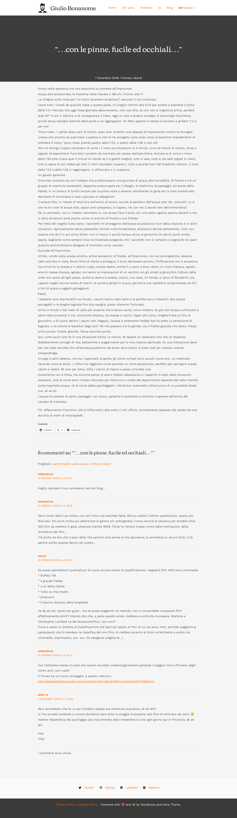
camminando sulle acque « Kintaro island (81, 464)
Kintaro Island (132, 78)
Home (112, 7)
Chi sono (128, 7)
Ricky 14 (43, 695)
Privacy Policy (65, 804)
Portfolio (146, 7)
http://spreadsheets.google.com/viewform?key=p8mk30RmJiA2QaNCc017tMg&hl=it (96, 681)
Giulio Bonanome (73, 7)
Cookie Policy (88, 804)
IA (159, 7)
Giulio (42, 556)
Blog (170, 7)
